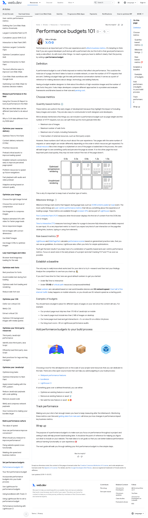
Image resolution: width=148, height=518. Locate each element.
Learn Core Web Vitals (43, 14)
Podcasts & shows (122, 502)
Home (38, 25)
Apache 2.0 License (51, 468)
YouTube (134, 493)
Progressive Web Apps (76, 14)
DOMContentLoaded (100, 205)
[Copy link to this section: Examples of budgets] (59, 299)
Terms (34, 513)
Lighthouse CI (46, 383)
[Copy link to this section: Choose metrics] (57, 97)
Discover (49, 3)
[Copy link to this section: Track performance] (60, 406)
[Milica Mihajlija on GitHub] (49, 43)
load (113, 205)
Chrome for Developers (120, 489)
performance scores (76, 241)
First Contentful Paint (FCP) (47, 216)
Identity (59, 14)
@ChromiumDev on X (137, 489)
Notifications (107, 14)
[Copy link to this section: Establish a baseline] (60, 262)
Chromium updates (119, 494)
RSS (133, 504)
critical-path (58, 285)
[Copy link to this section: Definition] (49, 64)
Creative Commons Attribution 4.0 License (94, 465)
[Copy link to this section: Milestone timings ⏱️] (59, 200)
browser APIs (82, 211)
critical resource (42, 147)
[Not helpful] (122, 24)
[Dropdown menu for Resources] (41, 2)
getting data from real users (70, 416)
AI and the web (8, 14)
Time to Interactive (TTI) (45, 223)
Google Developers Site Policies (81, 468)
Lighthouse (104, 211)
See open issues (105, 492)
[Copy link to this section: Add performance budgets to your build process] (94, 329)
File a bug (103, 488)
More (70, 3)
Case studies (120, 498)
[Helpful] (118, 24)
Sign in (143, 3)
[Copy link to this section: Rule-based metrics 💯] (61, 236)
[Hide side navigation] (26, 514)
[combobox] (104, 3)
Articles (6, 9)
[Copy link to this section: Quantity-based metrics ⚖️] (65, 104)
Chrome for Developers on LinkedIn (136, 498)
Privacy (40, 513)
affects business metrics (96, 48)
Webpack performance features (53, 375)
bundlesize (45, 379)
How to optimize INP (124, 14)
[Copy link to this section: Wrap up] (48, 426)
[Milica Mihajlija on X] (46, 43)
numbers (44, 289)
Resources (34, 3)
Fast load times (24, 14)
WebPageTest (54, 241)
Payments (93, 14)
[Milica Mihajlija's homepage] (52, 43)
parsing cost (80, 90)
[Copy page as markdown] (105, 31)
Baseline (60, 3)
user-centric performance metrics (68, 208)
